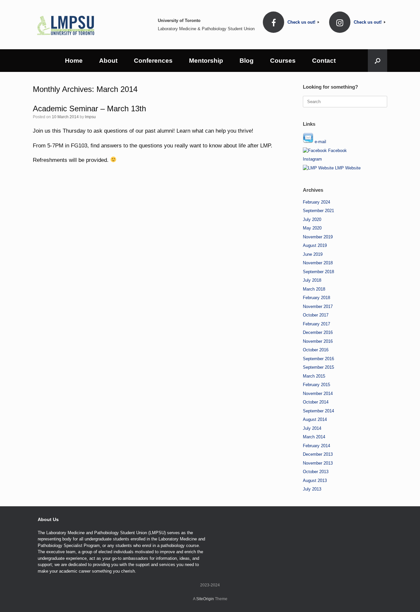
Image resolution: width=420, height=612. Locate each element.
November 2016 (318, 341)
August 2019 (315, 245)
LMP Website (347, 167)
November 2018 (318, 262)
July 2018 (312, 280)
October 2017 (315, 315)
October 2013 (315, 471)
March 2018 (314, 289)
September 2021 (318, 210)
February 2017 (316, 323)
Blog (247, 60)
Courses (283, 60)
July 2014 (312, 428)
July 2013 (312, 489)
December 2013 (318, 454)
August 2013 (315, 480)
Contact (324, 60)
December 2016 (318, 332)
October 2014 (315, 402)
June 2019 (313, 254)
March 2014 (314, 436)
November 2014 (318, 393)
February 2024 (316, 202)
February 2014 (316, 445)
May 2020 (312, 228)
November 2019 (318, 236)
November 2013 (318, 463)
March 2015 (314, 376)
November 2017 (318, 306)
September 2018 (318, 271)
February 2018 (316, 297)
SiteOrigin (205, 599)
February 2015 (316, 384)
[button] (377, 60)
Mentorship (206, 60)
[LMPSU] (65, 24)
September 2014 (318, 410)
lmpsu (90, 117)
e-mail (319, 141)
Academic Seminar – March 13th (89, 108)
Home (74, 60)
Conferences (153, 60)
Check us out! (302, 22)
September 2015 (318, 367)
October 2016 (315, 349)
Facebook (337, 150)
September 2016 (318, 358)
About (108, 60)
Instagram (312, 159)
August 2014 (315, 419)
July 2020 (312, 219)
